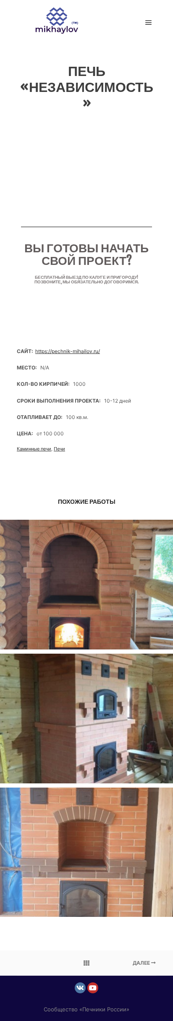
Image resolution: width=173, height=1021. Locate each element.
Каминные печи (34, 449)
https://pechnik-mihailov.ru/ (67, 351)
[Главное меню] (148, 22)
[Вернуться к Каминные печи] (86, 963)
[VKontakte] (80, 987)
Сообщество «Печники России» (86, 1009)
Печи (59, 449)
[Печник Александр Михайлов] (59, 22)
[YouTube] (92, 987)
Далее (142, 963)
